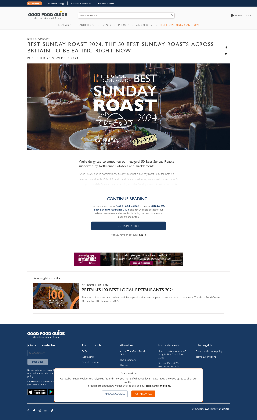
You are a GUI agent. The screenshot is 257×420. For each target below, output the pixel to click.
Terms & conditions (206, 356)
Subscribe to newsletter (81, 3)
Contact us (88, 356)
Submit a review (90, 362)
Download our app (56, 3)
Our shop (35, 3)
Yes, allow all (143, 393)
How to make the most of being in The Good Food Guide (172, 354)
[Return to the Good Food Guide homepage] (47, 15)
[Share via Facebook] (226, 48)
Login (239, 15)
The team (125, 365)
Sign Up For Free (128, 225)
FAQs (85, 351)
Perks (122, 25)
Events (106, 25)
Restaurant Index (36, 415)
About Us (142, 25)
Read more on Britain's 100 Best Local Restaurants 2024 (128, 298)
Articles (85, 25)
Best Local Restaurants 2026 (179, 25)
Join (248, 15)
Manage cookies (115, 393)
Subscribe (37, 361)
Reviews (63, 25)
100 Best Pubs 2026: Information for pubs (168, 364)
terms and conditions (158, 385)
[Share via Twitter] (226, 54)
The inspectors (127, 359)
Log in (142, 234)
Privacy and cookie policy (209, 351)
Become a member (106, 3)
